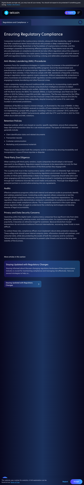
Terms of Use (15, 482)
